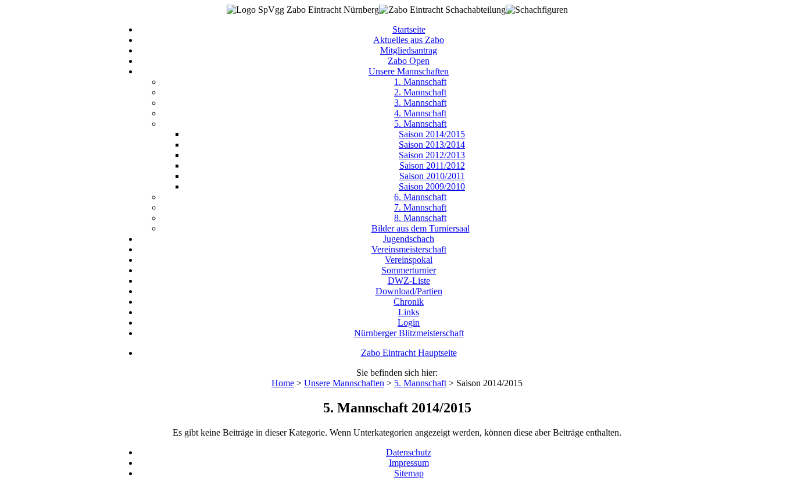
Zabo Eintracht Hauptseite (409, 353)
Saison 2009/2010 (432, 186)
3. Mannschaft (420, 103)
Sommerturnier (408, 270)
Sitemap (409, 473)
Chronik (409, 302)
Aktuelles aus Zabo (408, 40)
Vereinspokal (408, 260)
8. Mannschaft (420, 218)
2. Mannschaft (420, 92)
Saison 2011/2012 (432, 165)
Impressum (409, 463)
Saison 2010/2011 (432, 176)
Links (408, 312)
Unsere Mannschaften (409, 71)
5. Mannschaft (420, 124)
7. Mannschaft (420, 207)
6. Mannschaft (420, 197)
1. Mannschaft (420, 82)
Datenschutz (408, 452)
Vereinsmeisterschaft (408, 249)
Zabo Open (409, 61)
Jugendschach (408, 239)
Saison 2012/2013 (432, 155)
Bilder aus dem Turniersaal (420, 228)
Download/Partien (408, 291)
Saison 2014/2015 (432, 134)
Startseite (408, 29)
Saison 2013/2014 (432, 144)
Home (282, 383)
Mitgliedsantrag (408, 50)
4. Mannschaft (420, 113)
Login (409, 322)
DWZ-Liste (409, 281)
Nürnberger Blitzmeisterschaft (409, 333)
